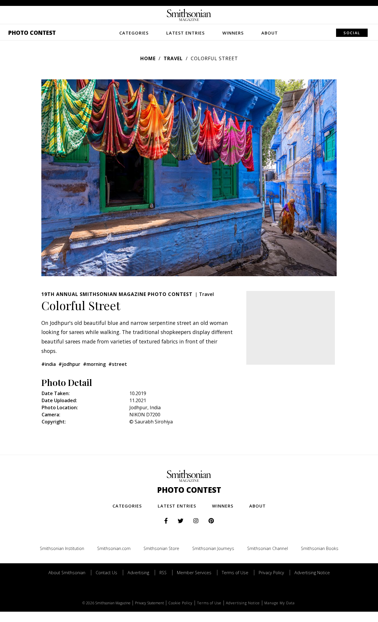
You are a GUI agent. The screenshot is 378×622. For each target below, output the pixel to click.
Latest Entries (185, 33)
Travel (173, 58)
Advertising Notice (312, 572)
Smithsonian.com (114, 548)
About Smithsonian (66, 572)
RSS (163, 572)
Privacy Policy (271, 572)
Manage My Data (279, 602)
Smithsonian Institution (62, 548)
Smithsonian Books (319, 548)
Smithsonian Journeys (213, 548)
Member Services (194, 572)
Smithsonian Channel (267, 548)
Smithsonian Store (161, 548)
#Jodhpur (69, 364)
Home (148, 58)
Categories (134, 33)
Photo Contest (32, 33)
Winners (233, 33)
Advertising (138, 572)
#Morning (94, 364)
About (269, 33)
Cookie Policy (180, 602)
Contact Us (106, 572)
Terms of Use (235, 572)
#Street (117, 364)
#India (48, 364)
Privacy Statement (149, 602)
